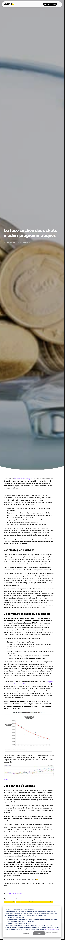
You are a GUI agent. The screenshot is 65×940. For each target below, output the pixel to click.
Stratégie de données (9, 902)
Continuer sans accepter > (52, 933)
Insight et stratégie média (27, 902)
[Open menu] (59, 4)
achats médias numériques (23, 479)
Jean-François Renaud (14, 893)
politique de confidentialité (51, 929)
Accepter (39, 933)
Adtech (18, 902)
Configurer (26, 933)
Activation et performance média (44, 902)
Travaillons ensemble (50, 4)
